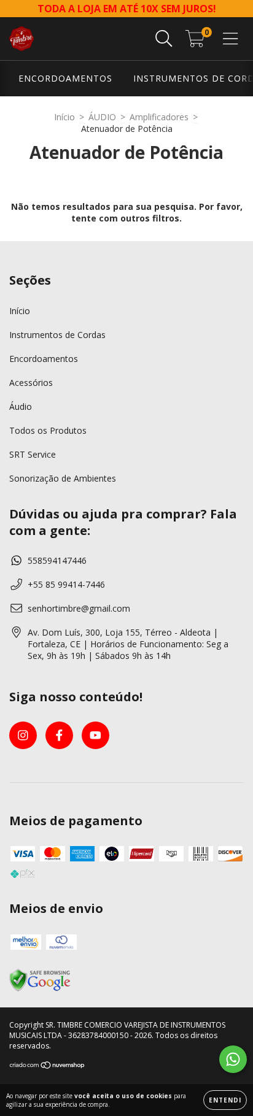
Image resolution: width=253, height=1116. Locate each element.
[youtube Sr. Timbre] (95, 735)
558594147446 (57, 560)
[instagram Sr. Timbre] (23, 735)
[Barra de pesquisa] (164, 39)
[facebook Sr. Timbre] (59, 735)
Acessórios (31, 382)
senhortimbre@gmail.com (79, 608)
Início (64, 117)
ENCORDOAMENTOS (65, 78)
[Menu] (230, 39)
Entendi (225, 1100)
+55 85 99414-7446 (66, 584)
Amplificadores (159, 117)
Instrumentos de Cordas (57, 335)
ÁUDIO (102, 117)
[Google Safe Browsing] (40, 989)
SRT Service (32, 454)
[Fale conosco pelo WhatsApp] (233, 1059)
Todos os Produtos (48, 430)
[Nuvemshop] (47, 1066)
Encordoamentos (43, 358)
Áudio (20, 406)
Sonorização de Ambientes (62, 478)
